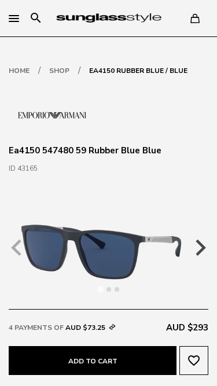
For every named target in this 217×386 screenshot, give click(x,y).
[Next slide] (199, 247)
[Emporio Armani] (52, 114)
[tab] (100, 289)
